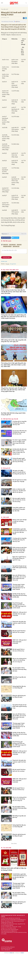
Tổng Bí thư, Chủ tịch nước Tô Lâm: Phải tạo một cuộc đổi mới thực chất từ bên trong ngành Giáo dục (13, 389)
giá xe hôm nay (16, 246)
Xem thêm (14, 843)
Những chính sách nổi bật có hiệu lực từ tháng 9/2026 (19, 521)
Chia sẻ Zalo (16, 237)
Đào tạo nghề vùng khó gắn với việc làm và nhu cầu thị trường (18, 500)
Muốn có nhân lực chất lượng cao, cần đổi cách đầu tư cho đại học (19, 490)
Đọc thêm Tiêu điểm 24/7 (11, 269)
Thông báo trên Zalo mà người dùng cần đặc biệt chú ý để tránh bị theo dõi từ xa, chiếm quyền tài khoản (13, 316)
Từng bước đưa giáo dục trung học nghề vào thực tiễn (19, 623)
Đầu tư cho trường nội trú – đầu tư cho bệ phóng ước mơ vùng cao (19, 660)
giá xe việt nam (12, 244)
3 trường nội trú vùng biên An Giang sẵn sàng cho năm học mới (19, 423)
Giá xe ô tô (5, 244)
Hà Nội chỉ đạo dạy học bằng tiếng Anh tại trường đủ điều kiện (19, 595)
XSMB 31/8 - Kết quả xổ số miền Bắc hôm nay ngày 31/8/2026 (19, 613)
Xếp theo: (3, 263)
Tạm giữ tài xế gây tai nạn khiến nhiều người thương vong (19, 567)
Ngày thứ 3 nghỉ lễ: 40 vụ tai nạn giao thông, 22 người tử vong (19, 558)
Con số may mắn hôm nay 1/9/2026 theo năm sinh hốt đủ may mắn (19, 432)
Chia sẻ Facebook (6, 237)
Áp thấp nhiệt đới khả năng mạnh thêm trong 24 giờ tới (13, 413)
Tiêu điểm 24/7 (4, 9)
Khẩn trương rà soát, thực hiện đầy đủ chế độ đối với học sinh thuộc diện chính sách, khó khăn (13, 291)
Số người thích (13, 263)
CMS (12, 952)
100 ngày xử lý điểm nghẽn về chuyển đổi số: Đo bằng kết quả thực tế (19, 472)
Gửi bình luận (6, 257)
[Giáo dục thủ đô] (14, 2)
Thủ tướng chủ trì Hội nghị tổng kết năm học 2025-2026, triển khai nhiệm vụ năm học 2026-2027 (13, 364)
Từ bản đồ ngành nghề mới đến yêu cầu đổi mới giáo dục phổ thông (19, 460)
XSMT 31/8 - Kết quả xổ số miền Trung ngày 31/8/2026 (19, 641)
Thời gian (7, 263)
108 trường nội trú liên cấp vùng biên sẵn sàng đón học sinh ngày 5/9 (13, 340)
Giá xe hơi (19, 244)
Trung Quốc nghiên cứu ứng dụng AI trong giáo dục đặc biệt (18, 509)
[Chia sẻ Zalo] (26, 18)
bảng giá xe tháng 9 (7, 246)
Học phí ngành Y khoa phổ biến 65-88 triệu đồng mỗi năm (19, 669)
